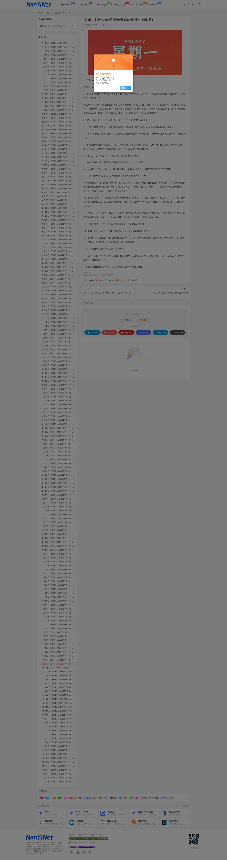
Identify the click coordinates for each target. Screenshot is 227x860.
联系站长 (125, 88)
